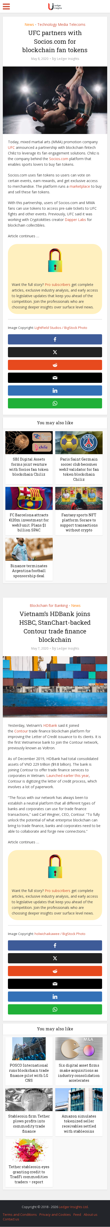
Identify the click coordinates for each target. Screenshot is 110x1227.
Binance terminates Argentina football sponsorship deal (28, 570)
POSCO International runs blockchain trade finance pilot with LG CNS (29, 1073)
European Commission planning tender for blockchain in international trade (52, 1204)
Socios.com (58, 158)
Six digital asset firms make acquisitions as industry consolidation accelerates (79, 1073)
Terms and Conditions (20, 1214)
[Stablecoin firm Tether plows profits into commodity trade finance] (29, 1099)
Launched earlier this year (67, 775)
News (29, 24)
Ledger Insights (68, 59)
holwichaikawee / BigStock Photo (60, 933)
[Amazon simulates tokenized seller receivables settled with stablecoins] (79, 1099)
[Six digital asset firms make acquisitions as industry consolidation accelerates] (79, 1048)
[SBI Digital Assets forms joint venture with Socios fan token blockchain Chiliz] (29, 442)
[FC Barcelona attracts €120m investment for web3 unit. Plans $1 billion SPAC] (29, 498)
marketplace (80, 186)
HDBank (50, 725)
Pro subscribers (57, 284)
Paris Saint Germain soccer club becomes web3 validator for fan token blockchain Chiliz (79, 469)
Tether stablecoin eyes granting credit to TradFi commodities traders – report (29, 1174)
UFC (11, 147)
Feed (77, 1214)
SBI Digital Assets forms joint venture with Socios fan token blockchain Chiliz (29, 467)
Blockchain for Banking (49, 605)
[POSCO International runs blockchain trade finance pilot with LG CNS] (29, 1048)
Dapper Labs (75, 219)
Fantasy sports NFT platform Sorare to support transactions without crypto (79, 522)
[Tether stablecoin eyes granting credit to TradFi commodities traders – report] (29, 1149)
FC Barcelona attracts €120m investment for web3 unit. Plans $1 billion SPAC (29, 522)
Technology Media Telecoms (61, 24)
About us (90, 1214)
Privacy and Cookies (55, 1214)
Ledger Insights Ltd (73, 1206)
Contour (21, 731)
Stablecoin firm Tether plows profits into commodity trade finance (29, 1124)
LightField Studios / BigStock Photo (61, 327)
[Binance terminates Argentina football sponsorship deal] (29, 548)
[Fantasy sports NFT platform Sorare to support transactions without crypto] (79, 498)
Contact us (11, 1219)
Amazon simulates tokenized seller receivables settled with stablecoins (79, 1124)
